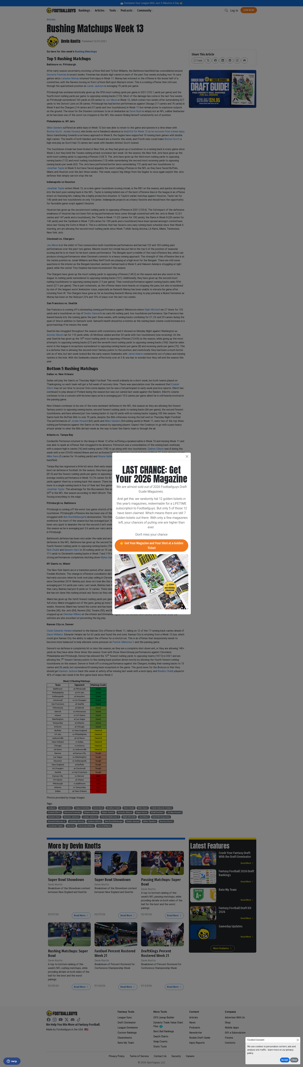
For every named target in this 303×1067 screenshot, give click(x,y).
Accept (284, 1060)
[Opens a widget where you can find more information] (12, 1061)
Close (294, 1060)
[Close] (297, 1040)
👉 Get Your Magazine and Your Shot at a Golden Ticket (151, 545)
